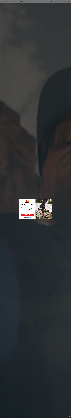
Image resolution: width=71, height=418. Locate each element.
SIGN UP (27, 214)
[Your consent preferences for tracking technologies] (69, 416)
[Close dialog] (50, 200)
